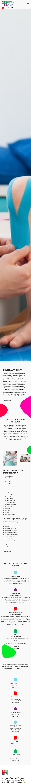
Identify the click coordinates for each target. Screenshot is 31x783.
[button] (28, 3)
